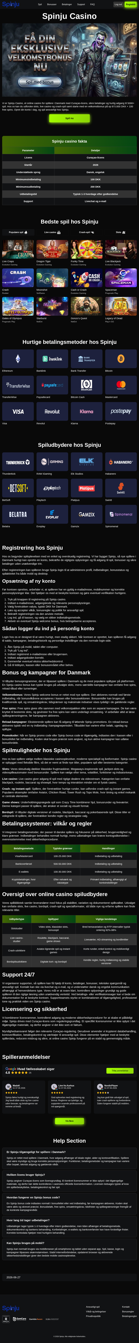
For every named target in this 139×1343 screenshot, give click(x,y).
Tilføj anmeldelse (120, 1071)
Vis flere (70, 1121)
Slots (118, 232)
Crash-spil (84, 232)
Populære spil (16, 232)
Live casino (50, 232)
